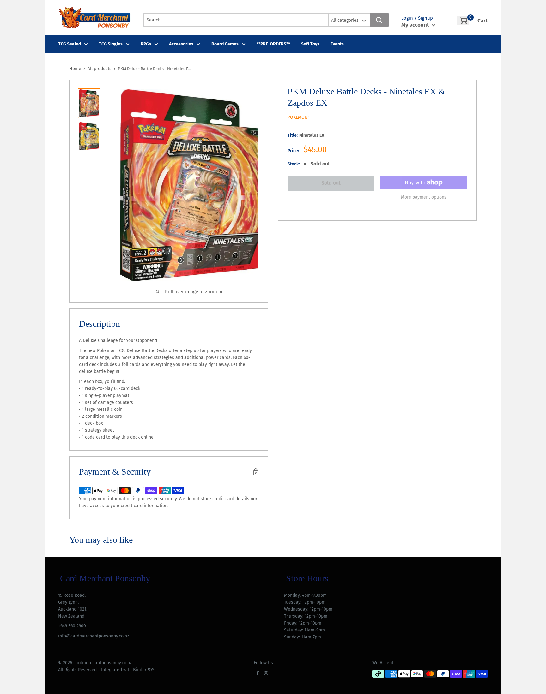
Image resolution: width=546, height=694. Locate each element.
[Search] (379, 20)
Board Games (225, 44)
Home (75, 68)
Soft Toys (310, 44)
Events (337, 44)
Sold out (331, 183)
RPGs (146, 44)
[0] (463, 20)
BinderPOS (144, 670)
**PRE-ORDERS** (273, 44)
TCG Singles (111, 44)
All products (100, 68)
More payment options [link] (423, 197)
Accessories (181, 44)
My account (415, 24)
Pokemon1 (299, 117)
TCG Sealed (69, 44)
